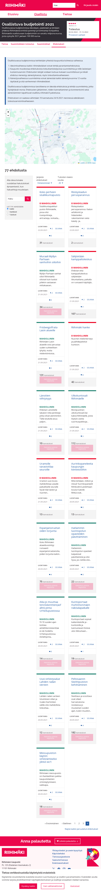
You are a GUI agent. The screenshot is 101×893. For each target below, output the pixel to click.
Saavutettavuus (60, 860)
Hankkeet (13, 212)
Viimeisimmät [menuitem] (43, 183)
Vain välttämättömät (52, 886)
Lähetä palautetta (69, 842)
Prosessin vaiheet (77, 35)
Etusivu (13, 14)
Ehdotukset (58, 44)
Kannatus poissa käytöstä (50, 312)
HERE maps (91, 163)
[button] (8, 112)
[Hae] (77, 5)
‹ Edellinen (66, 823)
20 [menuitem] (60, 183)
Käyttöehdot (58, 853)
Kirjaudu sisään (91, 5)
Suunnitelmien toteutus (22, 44)
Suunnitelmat (43, 44)
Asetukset (75, 886)
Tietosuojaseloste (61, 856)
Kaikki (11, 209)
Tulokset (12, 215)
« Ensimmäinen (52, 823)
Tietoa (67, 14)
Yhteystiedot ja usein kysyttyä (67, 850)
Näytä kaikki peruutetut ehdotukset (81, 829)
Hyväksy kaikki (28, 886)
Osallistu (40, 14)
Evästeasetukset (60, 863)
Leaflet (82, 163)
